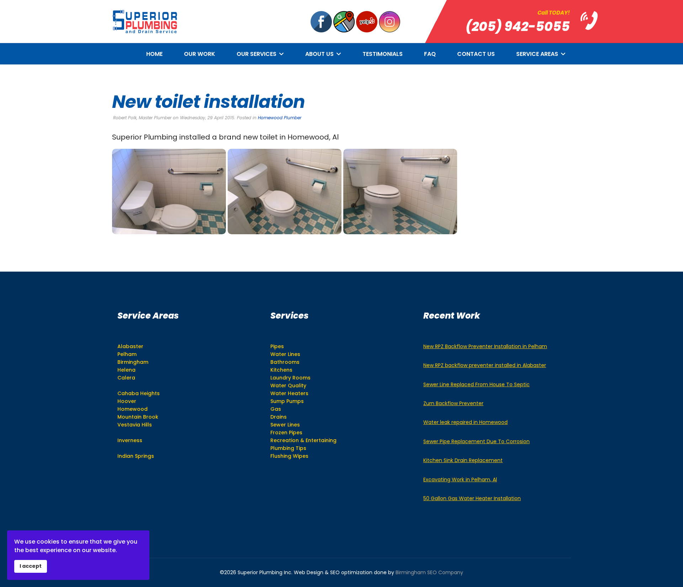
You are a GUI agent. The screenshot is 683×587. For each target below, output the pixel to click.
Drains (278, 416)
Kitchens (281, 369)
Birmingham (132, 362)
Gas (275, 409)
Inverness (129, 440)
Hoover (126, 401)
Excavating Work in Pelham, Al (460, 479)
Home (154, 54)
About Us (319, 54)
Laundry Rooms (290, 377)
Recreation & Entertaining (303, 440)
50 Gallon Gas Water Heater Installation (472, 498)
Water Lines (285, 354)
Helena (126, 369)
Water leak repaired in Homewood (465, 422)
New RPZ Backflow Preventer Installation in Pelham (485, 346)
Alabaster (130, 346)
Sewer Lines (285, 424)
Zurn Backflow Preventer (453, 403)
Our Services (256, 54)
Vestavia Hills (134, 424)
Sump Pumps (287, 401)
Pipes (277, 346)
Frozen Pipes (286, 432)
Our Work (199, 54)
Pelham (127, 354)
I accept (31, 566)
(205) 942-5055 (518, 26)
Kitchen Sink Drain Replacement (463, 460)
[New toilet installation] (169, 191)
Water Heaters (289, 393)
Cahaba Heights (138, 393)
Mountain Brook (137, 416)
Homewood (132, 409)
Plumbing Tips (288, 448)
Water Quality (288, 385)
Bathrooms (285, 362)
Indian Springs (135, 456)
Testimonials (382, 54)
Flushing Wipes (289, 456)
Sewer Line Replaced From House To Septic (476, 384)
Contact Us (476, 54)
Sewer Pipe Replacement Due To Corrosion (476, 441)
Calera (126, 377)
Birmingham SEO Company (429, 572)
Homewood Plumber (279, 118)
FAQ (430, 54)
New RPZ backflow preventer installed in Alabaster (484, 365)
